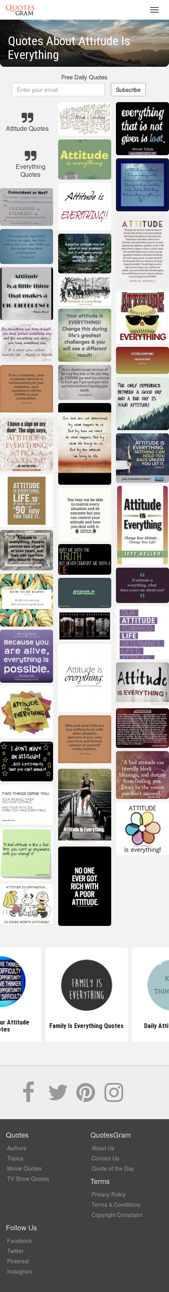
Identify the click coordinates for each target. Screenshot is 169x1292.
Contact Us (105, 1158)
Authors (16, 1148)
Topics (15, 1158)
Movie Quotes (24, 1168)
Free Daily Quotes (84, 77)
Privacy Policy (109, 1194)
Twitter (15, 1251)
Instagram (19, 1271)
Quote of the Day (113, 1168)
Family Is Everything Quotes (85, 1026)
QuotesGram (20, 10)
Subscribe (128, 89)
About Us (103, 1148)
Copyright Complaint (117, 1215)
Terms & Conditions (116, 1204)
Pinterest (18, 1261)
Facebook (19, 1240)
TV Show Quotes (28, 1178)
